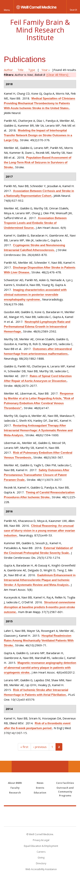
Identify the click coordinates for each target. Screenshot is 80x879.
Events (40, 787)
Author (8, 70)
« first (24, 747)
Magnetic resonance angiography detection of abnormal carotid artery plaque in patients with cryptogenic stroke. (40, 667)
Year (45, 70)
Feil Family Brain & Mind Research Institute (40, 29)
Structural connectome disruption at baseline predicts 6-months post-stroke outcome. (39, 607)
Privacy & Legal (41, 840)
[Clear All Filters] (57, 75)
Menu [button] (7, 10)
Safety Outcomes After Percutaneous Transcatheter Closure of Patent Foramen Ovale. (36, 474)
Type (31, 70)
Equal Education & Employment (41, 846)
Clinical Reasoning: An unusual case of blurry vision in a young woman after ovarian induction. (39, 530)
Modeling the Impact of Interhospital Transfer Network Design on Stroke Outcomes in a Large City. (38, 135)
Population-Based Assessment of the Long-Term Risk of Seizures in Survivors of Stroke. (37, 162)
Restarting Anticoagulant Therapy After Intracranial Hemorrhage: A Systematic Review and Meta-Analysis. (38, 430)
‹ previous (40, 747)
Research (15, 792)
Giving (41, 857)
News (40, 783)
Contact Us (74, 766)
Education (40, 792)
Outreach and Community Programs (65, 791)
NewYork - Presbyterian (40, 820)
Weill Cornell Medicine (40, 812)
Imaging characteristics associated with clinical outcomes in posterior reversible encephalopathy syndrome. (35, 294)
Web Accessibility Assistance (41, 869)
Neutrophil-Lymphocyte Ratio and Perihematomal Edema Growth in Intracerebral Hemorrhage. (37, 326)
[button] (73, 7)
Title (20, 70)
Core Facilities (65, 783)
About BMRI (15, 783)
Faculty (15, 787)
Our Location (6, 766)
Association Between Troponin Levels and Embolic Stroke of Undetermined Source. (35, 222)
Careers (41, 851)
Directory (41, 863)
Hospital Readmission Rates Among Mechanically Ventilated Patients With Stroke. (39, 640)
